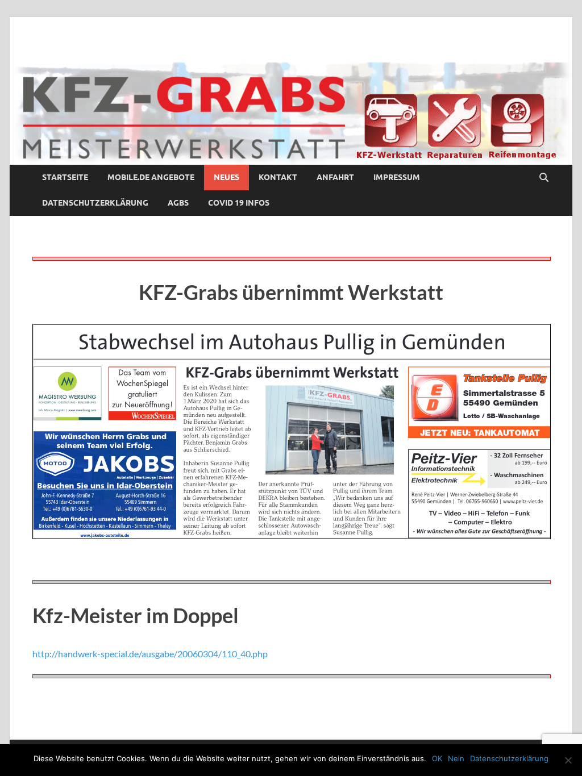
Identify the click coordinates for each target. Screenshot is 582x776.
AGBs (178, 202)
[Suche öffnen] (543, 178)
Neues (226, 177)
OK (437, 758)
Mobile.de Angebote (150, 177)
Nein (456, 758)
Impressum (396, 177)
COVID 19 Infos (238, 202)
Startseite (65, 177)
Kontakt (278, 177)
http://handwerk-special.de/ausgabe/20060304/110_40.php (150, 653)
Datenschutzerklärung (95, 202)
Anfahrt (335, 177)
